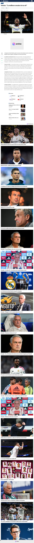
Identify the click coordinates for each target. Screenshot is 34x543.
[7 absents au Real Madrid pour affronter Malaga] (23, 114)
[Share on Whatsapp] (2, 60)
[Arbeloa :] (23, 110)
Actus (2, 3)
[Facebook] (13, 96)
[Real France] (5, 1)
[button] (1, 1)
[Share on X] (6, 8)
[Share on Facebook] (5, 8)
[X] (21, 96)
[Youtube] (21, 99)
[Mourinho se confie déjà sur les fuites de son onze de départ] (23, 106)
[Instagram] (13, 99)
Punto (2, 10)
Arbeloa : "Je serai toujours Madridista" (14, 109)
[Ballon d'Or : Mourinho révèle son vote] (23, 119)
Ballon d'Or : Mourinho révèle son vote (13, 117)
